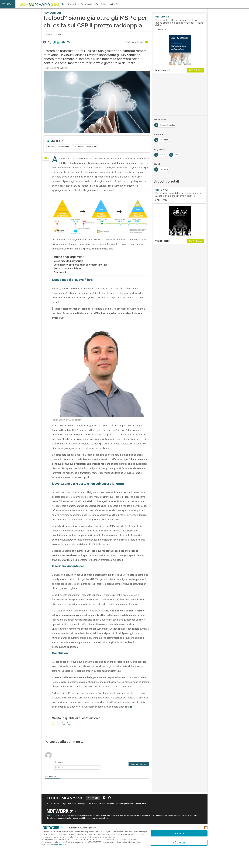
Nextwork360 (52, 815)
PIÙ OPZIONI (179, 842)
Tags (64, 803)
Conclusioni (59, 272)
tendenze (57, 34)
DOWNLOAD (195, 70)
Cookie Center (141, 803)
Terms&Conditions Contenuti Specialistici (116, 803)
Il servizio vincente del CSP (67, 268)
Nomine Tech (114, 4)
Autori (56, 803)
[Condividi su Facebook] (45, 42)
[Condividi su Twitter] (49, 42)
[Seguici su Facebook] (109, 798)
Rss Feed (72, 803)
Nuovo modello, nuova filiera (68, 261)
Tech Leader (86, 4)
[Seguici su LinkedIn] (103, 798)
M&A (96, 4)
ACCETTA (179, 833)
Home (47, 34)
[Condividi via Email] (63, 42)
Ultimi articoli (73, 4)
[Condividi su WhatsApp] (59, 42)
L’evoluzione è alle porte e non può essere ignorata (80, 264)
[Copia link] (68, 42)
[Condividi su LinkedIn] (54, 42)
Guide (103, 4)
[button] (8, 4)
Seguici (91, 798)
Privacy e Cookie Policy (87, 803)
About (49, 803)
